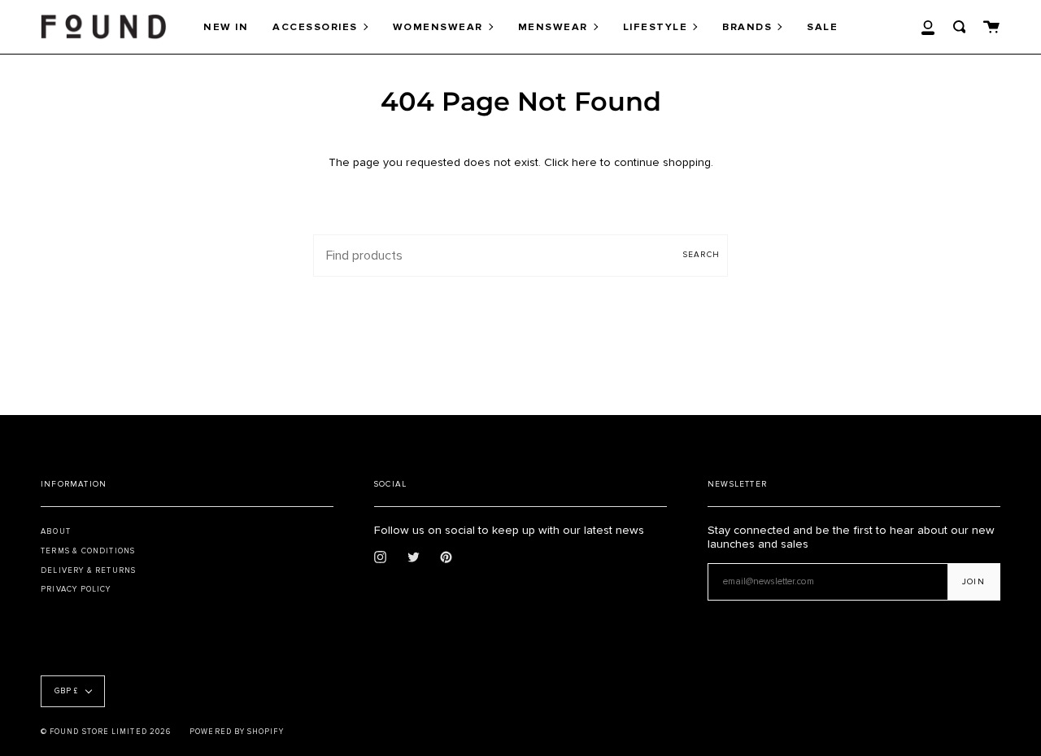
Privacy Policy (76, 589)
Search (701, 255)
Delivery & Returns (88, 570)
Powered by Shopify (236, 732)
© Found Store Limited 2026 (106, 732)
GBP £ (66, 691)
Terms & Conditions (88, 551)
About (56, 531)
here (584, 162)
